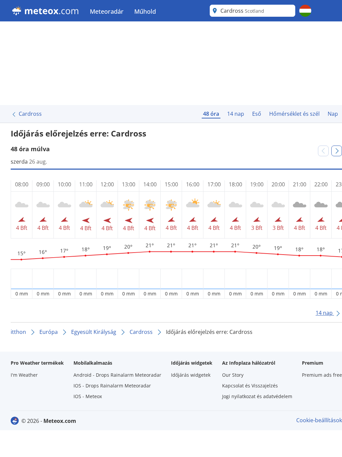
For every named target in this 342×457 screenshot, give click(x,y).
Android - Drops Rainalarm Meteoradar (117, 375)
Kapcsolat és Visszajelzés (250, 385)
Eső (256, 113)
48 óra (211, 113)
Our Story (232, 375)
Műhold (145, 11)
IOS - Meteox (87, 396)
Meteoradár (107, 11)
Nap (333, 113)
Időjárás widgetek (190, 375)
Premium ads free (322, 375)
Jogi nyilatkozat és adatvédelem (257, 396)
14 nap (235, 113)
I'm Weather (24, 375)
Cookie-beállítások (319, 420)
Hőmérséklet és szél (294, 113)
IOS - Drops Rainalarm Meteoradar (112, 385)
